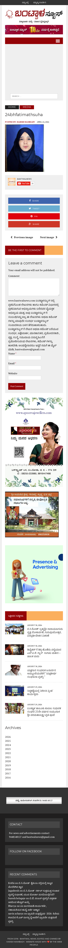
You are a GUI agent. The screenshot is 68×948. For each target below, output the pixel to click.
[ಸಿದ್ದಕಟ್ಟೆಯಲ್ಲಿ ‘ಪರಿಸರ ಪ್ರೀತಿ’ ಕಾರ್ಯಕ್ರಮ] (14, 694)
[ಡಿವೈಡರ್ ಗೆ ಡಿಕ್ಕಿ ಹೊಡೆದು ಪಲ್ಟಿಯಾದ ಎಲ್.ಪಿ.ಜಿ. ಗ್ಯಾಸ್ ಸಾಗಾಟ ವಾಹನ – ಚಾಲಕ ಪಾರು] (14, 652)
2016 (8, 777)
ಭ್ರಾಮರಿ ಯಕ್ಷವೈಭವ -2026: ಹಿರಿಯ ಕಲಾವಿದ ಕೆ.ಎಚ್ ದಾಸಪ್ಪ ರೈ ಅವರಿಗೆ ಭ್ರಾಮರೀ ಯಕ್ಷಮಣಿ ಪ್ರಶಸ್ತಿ (33, 917)
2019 (8, 765)
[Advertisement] (34, 69)
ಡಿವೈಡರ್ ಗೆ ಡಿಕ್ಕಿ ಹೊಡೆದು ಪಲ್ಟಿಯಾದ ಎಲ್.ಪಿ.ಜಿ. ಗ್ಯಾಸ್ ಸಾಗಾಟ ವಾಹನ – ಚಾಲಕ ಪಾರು (44, 653)
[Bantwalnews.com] (34, 15)
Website (12, 373)
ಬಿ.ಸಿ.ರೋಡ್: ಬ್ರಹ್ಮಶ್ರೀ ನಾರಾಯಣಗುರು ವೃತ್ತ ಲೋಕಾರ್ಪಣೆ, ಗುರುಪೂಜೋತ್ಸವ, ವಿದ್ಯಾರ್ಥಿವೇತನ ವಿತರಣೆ (45, 632)
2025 (8, 741)
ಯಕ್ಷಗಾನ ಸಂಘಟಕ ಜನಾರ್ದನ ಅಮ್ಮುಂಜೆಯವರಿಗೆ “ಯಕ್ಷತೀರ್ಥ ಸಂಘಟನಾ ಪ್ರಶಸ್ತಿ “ (41, 673)
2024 (8, 745)
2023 (8, 749)
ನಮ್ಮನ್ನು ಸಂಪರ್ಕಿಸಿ (39, 2)
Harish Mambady (26, 122)
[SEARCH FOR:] (34, 95)
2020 (8, 761)
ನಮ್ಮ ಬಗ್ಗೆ (25, 2)
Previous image (23, 237)
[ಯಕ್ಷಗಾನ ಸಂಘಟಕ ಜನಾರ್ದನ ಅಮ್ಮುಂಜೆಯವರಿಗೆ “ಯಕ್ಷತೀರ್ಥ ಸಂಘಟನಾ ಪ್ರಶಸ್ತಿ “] (14, 673)
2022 (8, 753)
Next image (47, 237)
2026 (8, 737)
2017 (8, 773)
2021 (8, 757)
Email (11, 363)
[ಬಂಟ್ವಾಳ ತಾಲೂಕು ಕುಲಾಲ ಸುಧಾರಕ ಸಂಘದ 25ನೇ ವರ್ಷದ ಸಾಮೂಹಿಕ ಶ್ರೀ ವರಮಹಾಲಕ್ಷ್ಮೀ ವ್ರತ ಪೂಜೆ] (14, 711)
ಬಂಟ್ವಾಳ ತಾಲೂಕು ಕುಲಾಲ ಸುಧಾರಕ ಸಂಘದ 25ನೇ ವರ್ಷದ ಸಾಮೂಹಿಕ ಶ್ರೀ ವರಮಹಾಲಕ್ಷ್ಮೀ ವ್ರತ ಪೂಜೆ (44, 711)
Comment (14, 276)
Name (11, 353)
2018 (8, 769)
